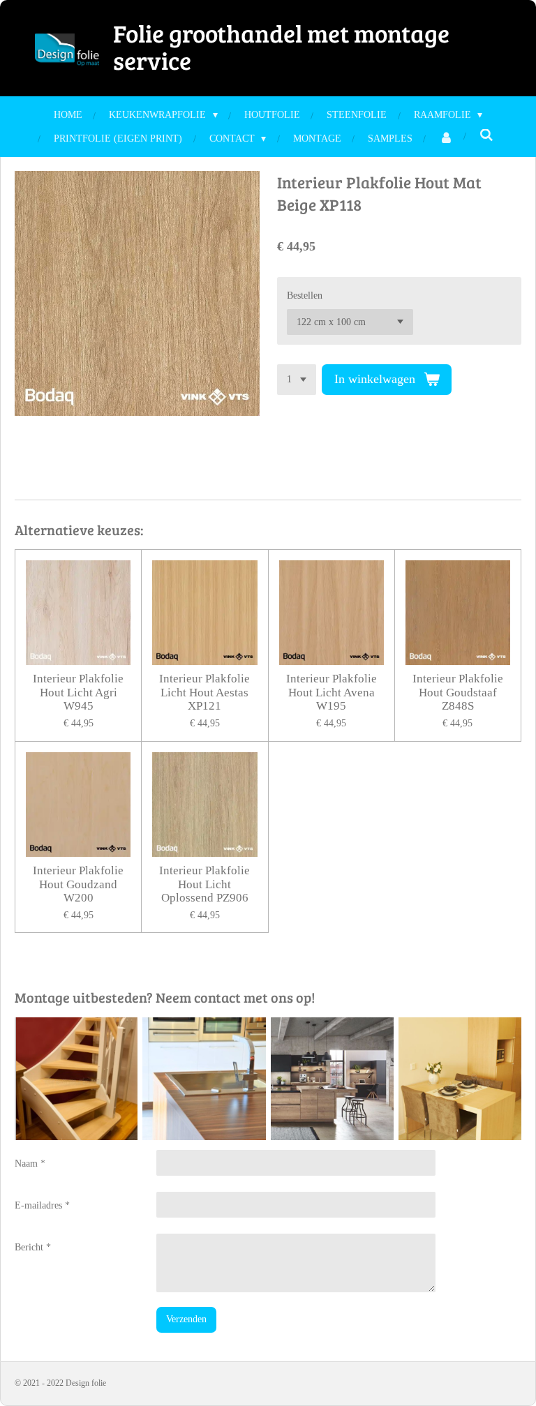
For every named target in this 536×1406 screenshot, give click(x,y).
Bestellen (304, 295)
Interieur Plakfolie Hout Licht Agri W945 (78, 692)
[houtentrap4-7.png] (76, 1078)
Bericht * (33, 1247)
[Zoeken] (486, 136)
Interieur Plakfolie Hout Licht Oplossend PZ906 (204, 884)
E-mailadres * (42, 1205)
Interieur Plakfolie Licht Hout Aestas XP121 (204, 692)
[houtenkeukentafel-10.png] (459, 1078)
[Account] (446, 138)
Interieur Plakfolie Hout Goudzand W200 (78, 884)
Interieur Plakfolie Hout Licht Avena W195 (331, 692)
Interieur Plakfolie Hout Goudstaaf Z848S (457, 692)
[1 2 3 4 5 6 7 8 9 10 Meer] (296, 379)
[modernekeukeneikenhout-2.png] (332, 1078)
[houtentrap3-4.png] (204, 1078)
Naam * (30, 1163)
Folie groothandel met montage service (281, 46)
